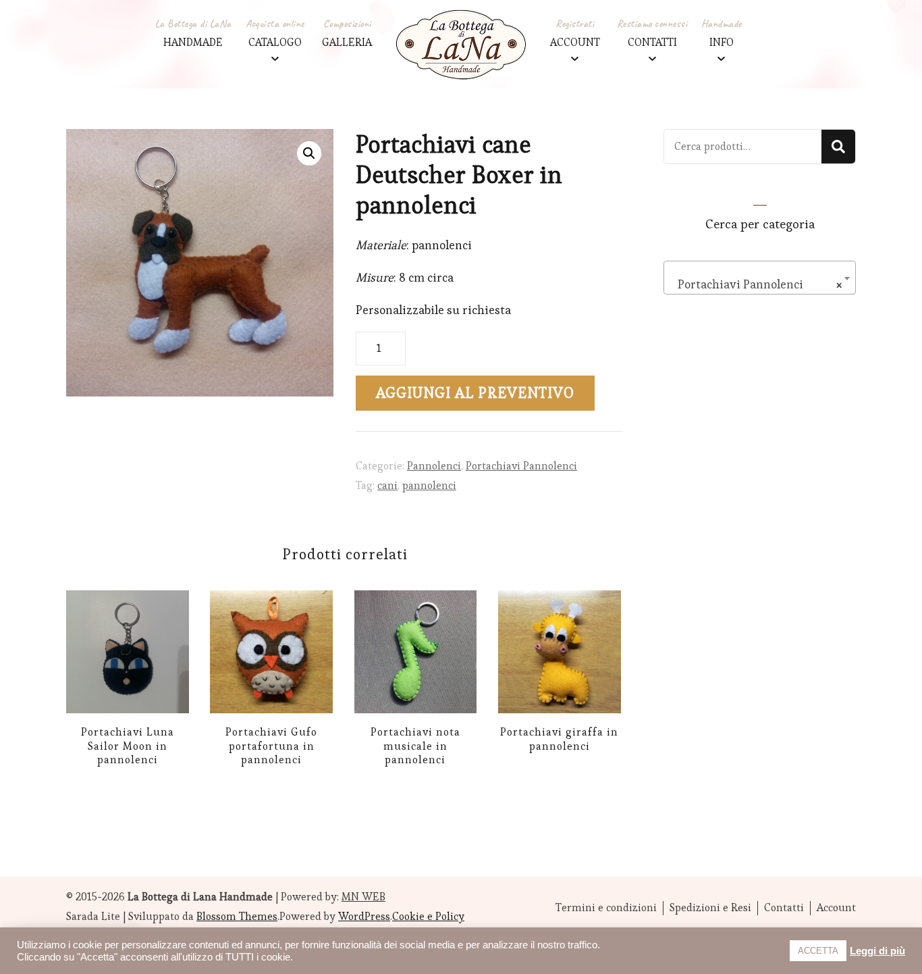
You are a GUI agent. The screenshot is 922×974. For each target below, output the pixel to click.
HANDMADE (193, 42)
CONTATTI (652, 42)
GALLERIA (347, 42)
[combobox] (759, 277)
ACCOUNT (575, 42)
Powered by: (333, 897)
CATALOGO (275, 42)
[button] (309, 153)
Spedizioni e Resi (710, 908)
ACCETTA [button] (818, 951)
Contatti (784, 908)
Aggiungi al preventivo (475, 393)
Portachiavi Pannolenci (521, 466)
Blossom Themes (236, 916)
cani (387, 485)
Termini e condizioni (606, 908)
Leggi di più (877, 951)
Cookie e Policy (428, 916)
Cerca (838, 146)
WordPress (364, 916)
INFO (721, 42)
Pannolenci (434, 466)
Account (836, 908)
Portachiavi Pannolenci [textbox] (756, 284)
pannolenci (429, 485)
